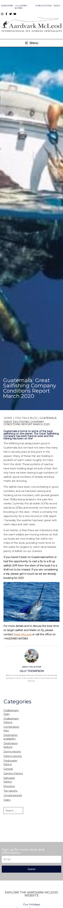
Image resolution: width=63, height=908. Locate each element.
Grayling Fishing (13, 773)
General (8, 768)
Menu (33, 43)
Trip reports (10, 790)
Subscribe (7, 5)
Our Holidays (31, 904)
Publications (44, 5)
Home (8, 418)
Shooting (9, 786)
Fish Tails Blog (26, 418)
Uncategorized (13, 795)
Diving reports (12, 751)
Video (56, 5)
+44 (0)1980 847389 (21, 6)
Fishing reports (13, 756)
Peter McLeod (22, 634)
